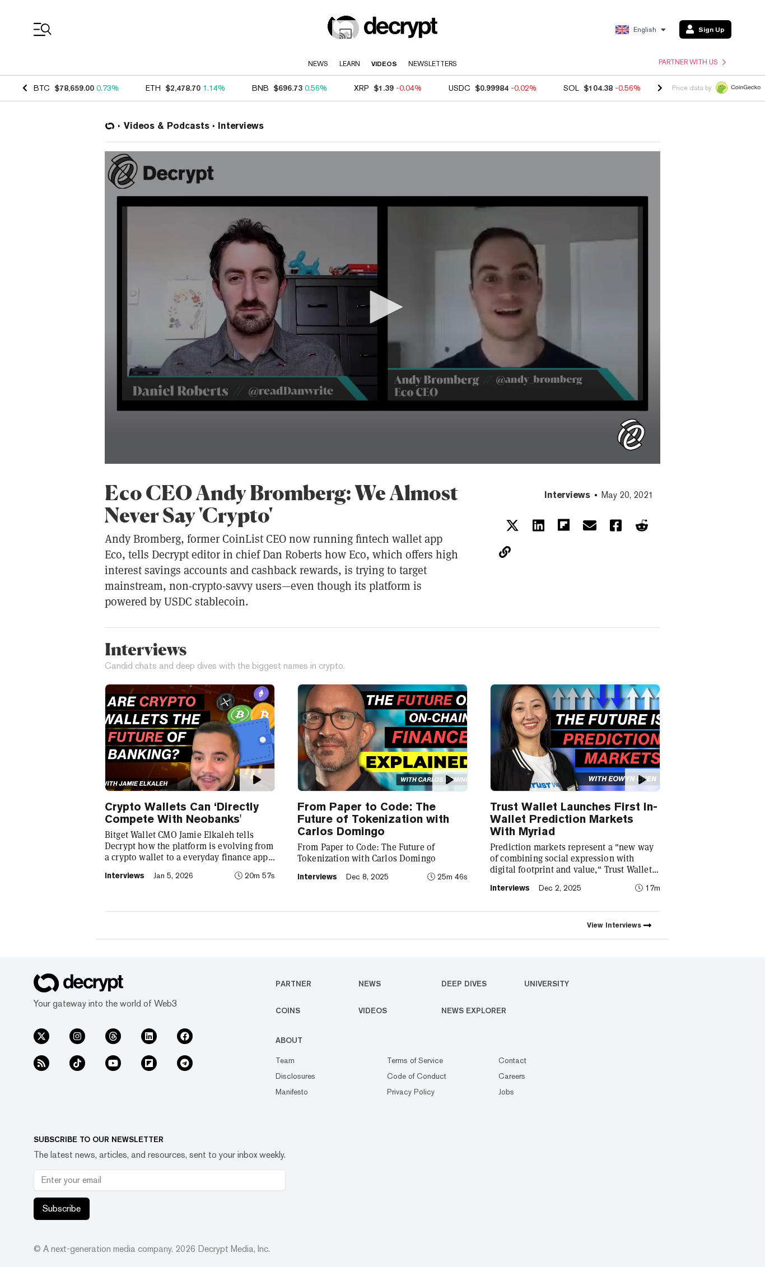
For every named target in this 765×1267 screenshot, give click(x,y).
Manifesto (292, 1091)
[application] (382, 307)
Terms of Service (415, 1060)
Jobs (506, 1091)
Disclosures (295, 1076)
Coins (288, 1010)
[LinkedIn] (149, 1036)
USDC (459, 87)
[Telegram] (185, 1063)
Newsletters (432, 64)
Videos (384, 64)
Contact (512, 1060)
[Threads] (113, 1036)
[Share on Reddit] (642, 525)
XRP (361, 87)
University (546, 983)
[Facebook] (185, 1036)
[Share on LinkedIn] (538, 525)
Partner (293, 983)
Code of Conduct (416, 1076)
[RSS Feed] (41, 1063)
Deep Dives (464, 983)
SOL (571, 87)
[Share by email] (589, 525)
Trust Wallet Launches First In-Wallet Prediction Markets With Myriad (573, 819)
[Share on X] (512, 525)
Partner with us (688, 62)
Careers (511, 1076)
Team (285, 1060)
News (318, 64)
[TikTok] (77, 1063)
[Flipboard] (149, 1063)
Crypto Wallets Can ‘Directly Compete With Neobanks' (182, 813)
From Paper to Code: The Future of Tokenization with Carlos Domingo (373, 819)
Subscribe (62, 1208)
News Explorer (473, 1010)
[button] (382, 307)
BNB (260, 87)
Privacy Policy (411, 1091)
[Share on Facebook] (616, 525)
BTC (42, 87)
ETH (153, 87)
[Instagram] (77, 1036)
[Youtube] (113, 1063)
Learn (349, 64)
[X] (41, 1036)
